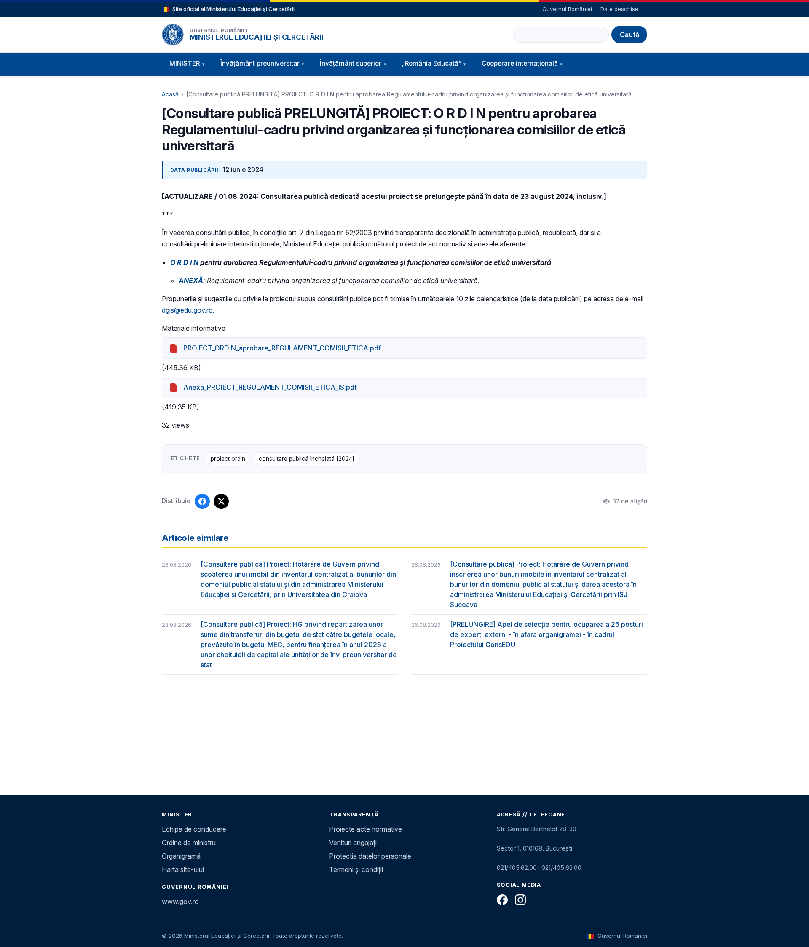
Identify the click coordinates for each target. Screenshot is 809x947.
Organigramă (181, 856)
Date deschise (619, 8)
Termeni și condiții (356, 869)
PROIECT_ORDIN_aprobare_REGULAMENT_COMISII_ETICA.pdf (282, 348)
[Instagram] (520, 899)
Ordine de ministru (189, 842)
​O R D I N (184, 262)
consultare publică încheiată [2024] (306, 458)
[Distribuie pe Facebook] (202, 501)
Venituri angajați (353, 842)
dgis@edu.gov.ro (187, 310)
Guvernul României (567, 8)
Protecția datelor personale (370, 856)
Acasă (170, 94)
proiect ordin (228, 458)
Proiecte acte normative (365, 829)
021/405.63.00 (561, 867)
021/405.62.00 (517, 867)
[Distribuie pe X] (221, 501)
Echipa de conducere (194, 829)
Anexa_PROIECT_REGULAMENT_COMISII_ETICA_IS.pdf (270, 387)
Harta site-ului (183, 869)
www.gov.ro (180, 901)
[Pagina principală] (173, 34)
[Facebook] (502, 899)
